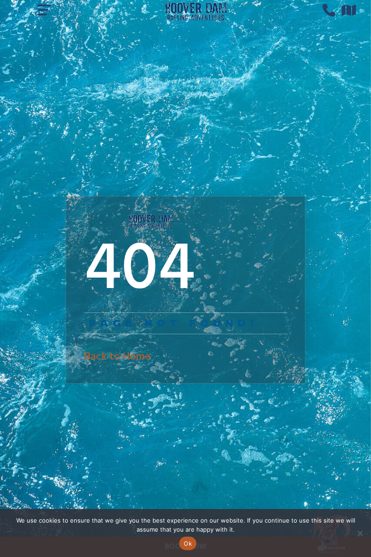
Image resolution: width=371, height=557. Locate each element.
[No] (359, 533)
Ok (188, 543)
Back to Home (117, 356)
